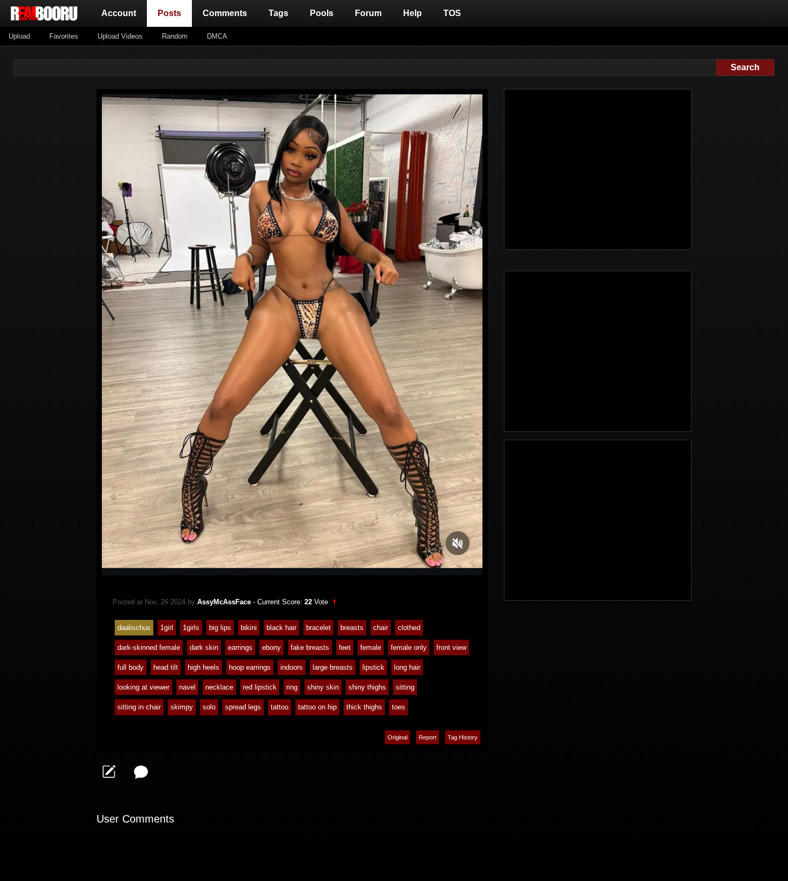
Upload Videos (120, 36)
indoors (291, 667)
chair (380, 628)
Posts (171, 13)
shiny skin (323, 687)
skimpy (181, 707)
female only (409, 647)
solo (209, 707)
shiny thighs (367, 687)
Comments (225, 13)
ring (292, 687)
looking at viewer (143, 687)
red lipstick (260, 687)
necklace (219, 687)
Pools (321, 13)
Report (427, 737)
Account (118, 13)
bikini (249, 628)
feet (345, 647)
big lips (220, 628)
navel (187, 687)
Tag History (463, 737)
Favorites (63, 36)
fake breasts (310, 647)
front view (451, 647)
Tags (278, 13)
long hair (407, 667)
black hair (281, 628)
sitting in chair (139, 707)
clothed (409, 628)
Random (175, 36)
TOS (452, 13)
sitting (405, 687)
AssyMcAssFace (224, 602)
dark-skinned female (148, 647)
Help (412, 13)
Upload (19, 36)
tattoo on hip (317, 707)
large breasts (333, 667)
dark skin (204, 647)
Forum (368, 13)
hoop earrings (250, 667)
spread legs (243, 707)
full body (130, 667)
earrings (240, 647)
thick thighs (364, 707)
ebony (271, 647)
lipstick (373, 667)
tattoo (279, 707)
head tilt (165, 667)
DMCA (217, 36)
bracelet (318, 628)
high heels (203, 667)
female (370, 647)
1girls (191, 628)
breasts (351, 628)
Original (397, 737)
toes (398, 707)
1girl (166, 628)
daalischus (134, 628)
